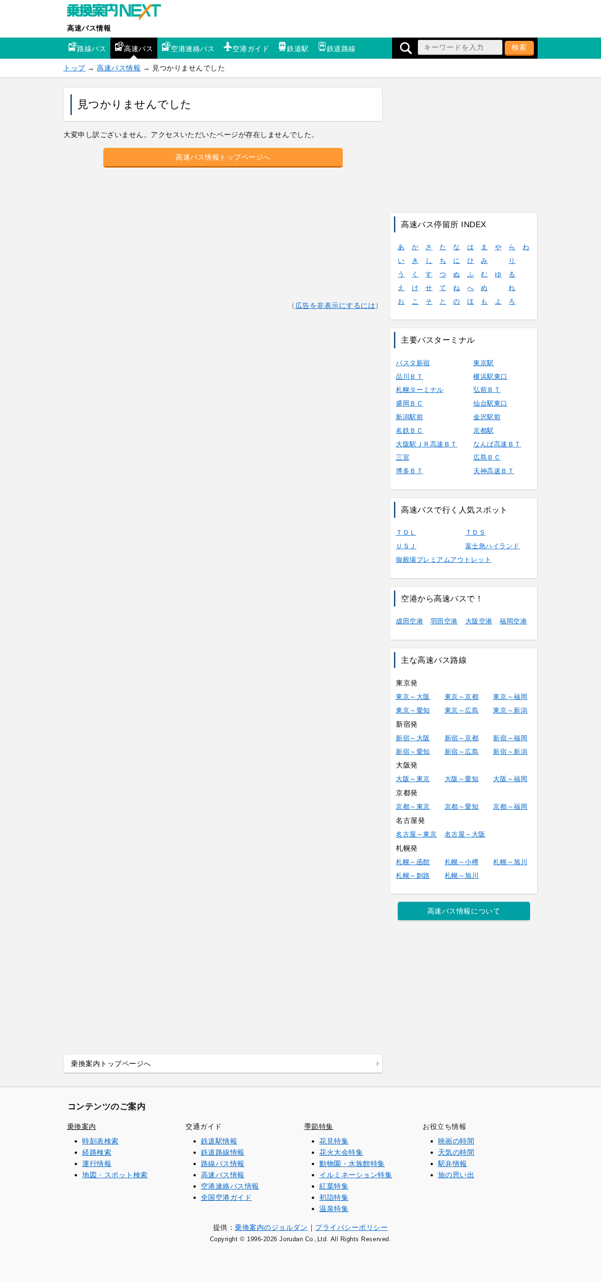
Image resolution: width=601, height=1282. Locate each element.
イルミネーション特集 (355, 1175)
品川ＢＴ (409, 376)
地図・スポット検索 (115, 1175)
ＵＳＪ (406, 546)
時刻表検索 (100, 1141)
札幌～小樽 (462, 862)
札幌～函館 (413, 862)
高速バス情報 (89, 28)
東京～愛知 (413, 710)
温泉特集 (333, 1209)
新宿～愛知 (413, 751)
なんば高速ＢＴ (497, 444)
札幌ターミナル (420, 389)
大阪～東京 (413, 779)
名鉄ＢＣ (409, 430)
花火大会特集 (341, 1152)
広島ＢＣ (487, 457)
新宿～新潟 (510, 751)
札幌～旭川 (510, 862)
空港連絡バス (193, 49)
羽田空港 (444, 621)
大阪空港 (479, 621)
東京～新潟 (510, 710)
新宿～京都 (462, 738)
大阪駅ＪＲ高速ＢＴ (426, 444)
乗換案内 (81, 1126)
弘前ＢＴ (487, 389)
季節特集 (318, 1126)
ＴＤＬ (406, 532)
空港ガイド (250, 49)
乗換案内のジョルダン (271, 1227)
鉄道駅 (298, 49)
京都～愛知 (462, 806)
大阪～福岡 (510, 779)
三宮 (402, 457)
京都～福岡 (510, 806)
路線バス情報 (223, 1163)
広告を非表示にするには (335, 305)
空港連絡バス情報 (230, 1186)
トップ (74, 68)
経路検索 (96, 1152)
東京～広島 (462, 710)
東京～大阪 (413, 696)
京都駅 (483, 430)
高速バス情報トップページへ (223, 157)
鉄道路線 (341, 49)
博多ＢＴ (409, 471)
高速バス (138, 49)
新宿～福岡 (510, 738)
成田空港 (409, 621)
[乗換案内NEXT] (118, 13)
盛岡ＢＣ (409, 403)
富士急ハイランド (492, 546)
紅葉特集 (333, 1186)
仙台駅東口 (490, 403)
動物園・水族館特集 (352, 1163)
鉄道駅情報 (219, 1141)
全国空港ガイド (226, 1197)
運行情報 (96, 1163)
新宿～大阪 (413, 738)
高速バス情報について (463, 911)
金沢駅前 (487, 417)
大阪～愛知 (462, 779)
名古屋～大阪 (465, 834)
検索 (519, 47)
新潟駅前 (409, 417)
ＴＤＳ (475, 532)
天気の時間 (456, 1152)
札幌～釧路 (413, 875)
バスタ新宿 (413, 363)
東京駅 (483, 363)
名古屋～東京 (416, 834)
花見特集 (333, 1141)
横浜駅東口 (490, 376)
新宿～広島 (462, 751)
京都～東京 (413, 806)
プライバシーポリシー (351, 1227)
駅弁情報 (452, 1163)
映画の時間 (456, 1141)
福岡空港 (513, 621)
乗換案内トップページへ (111, 1063)
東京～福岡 (510, 696)
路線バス (91, 49)
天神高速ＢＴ (493, 471)
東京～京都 (462, 696)
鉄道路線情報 (223, 1152)
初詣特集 (333, 1197)
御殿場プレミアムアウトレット (443, 559)
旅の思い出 (456, 1175)
